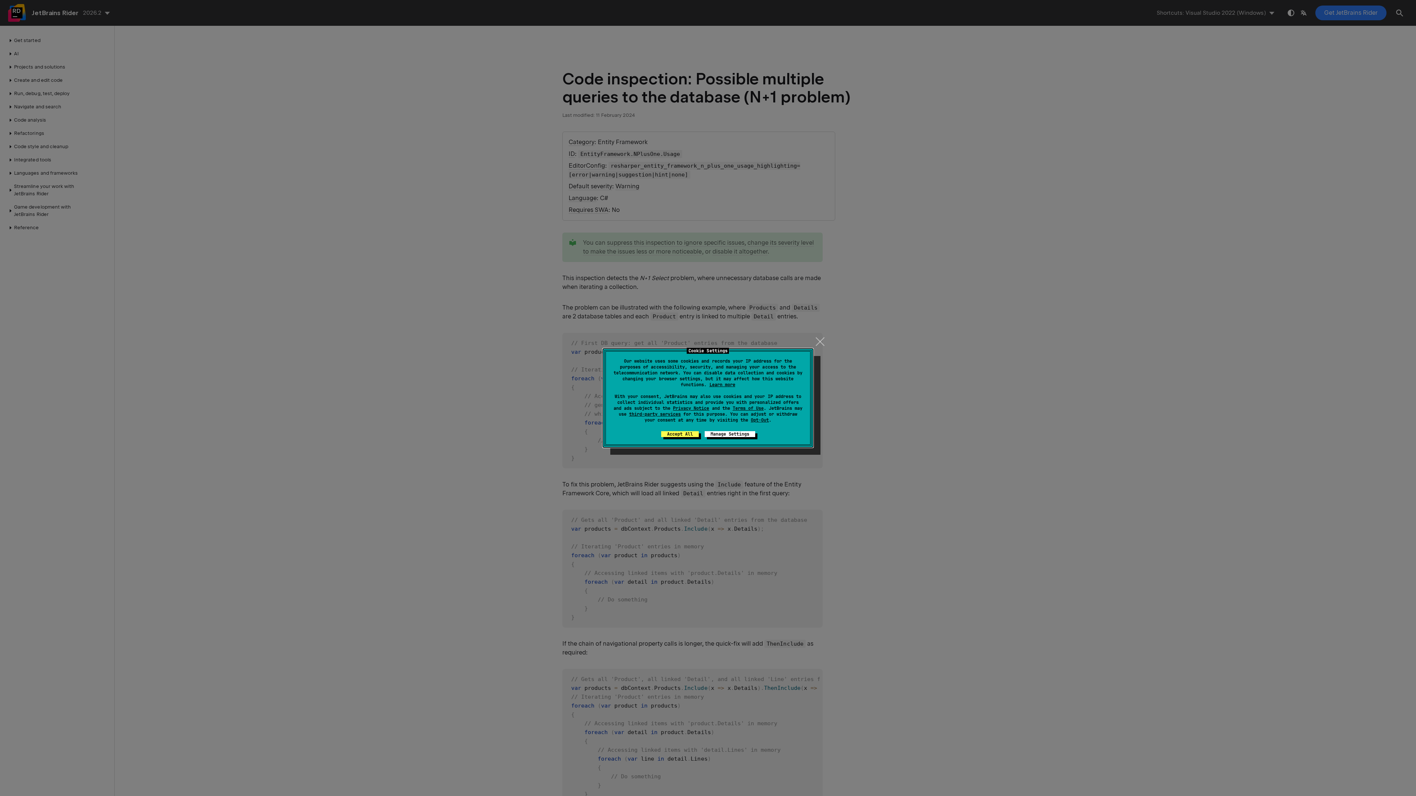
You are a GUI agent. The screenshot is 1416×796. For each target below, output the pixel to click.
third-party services (655, 414)
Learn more (722, 385)
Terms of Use (748, 408)
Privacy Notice (691, 408)
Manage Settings (730, 434)
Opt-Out (760, 420)
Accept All (680, 434)
